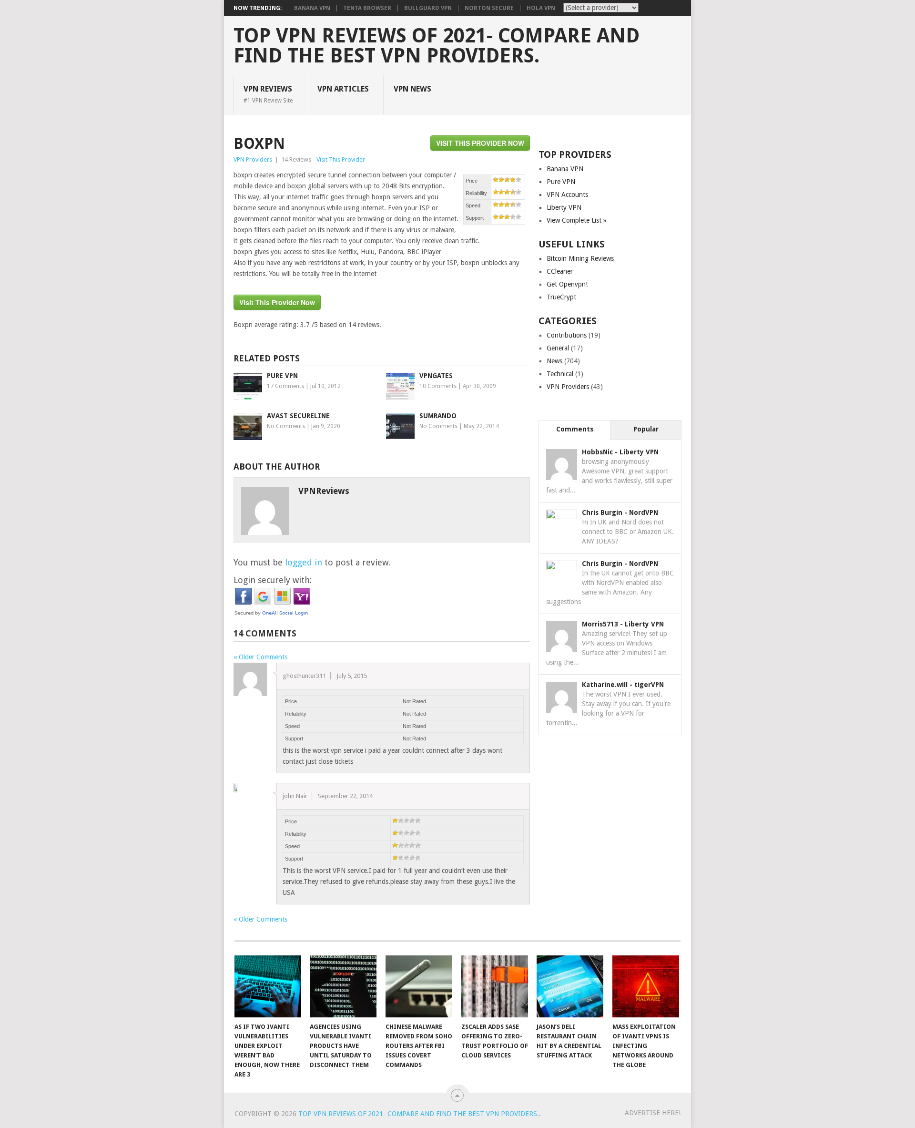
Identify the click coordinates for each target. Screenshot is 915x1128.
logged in (303, 562)
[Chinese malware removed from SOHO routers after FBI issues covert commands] (419, 986)
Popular (646, 429)
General (558, 348)
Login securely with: (273, 580)
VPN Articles (343, 88)
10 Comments (438, 386)
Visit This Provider (340, 159)
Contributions (567, 335)
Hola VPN (541, 8)
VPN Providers (253, 159)
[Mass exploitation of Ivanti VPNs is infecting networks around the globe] (645, 986)
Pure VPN (561, 181)
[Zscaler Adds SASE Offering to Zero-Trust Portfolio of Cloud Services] (494, 986)
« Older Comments (260, 657)
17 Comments (285, 386)
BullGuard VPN (428, 8)
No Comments (286, 426)
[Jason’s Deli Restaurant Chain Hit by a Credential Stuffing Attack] (570, 986)
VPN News (412, 88)
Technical (560, 374)
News (554, 361)
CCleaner (560, 271)
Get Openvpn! (567, 284)
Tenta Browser (367, 8)
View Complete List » (577, 220)
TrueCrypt (561, 297)
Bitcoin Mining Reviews (580, 258)
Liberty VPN (564, 207)
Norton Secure (489, 8)
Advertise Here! (653, 1113)
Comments (574, 429)
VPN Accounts (567, 194)
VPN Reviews (268, 93)
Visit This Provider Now (480, 143)
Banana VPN (312, 8)
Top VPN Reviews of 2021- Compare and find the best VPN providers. (437, 46)
